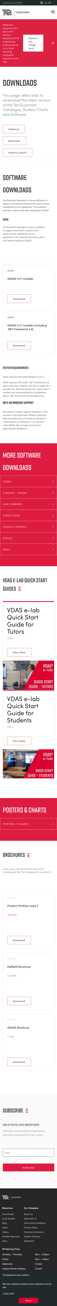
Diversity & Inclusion (34, 1232)
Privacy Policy (31, 1227)
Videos (5, 1232)
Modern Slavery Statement (32, 1238)
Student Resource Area (11, 1238)
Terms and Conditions (35, 1223)
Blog (4, 1223)
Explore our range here (33, 43)
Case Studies (8, 1218)
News (5, 1227)
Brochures (14, 140)
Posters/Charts (17, 152)
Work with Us (30, 1218)
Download (19, 298)
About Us (28, 1214)
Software (13, 129)
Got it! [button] (29, 1300)
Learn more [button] (8, 1293)
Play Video (19, 652)
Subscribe (28, 1167)
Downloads (8, 1214)
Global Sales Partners (13, 3)
